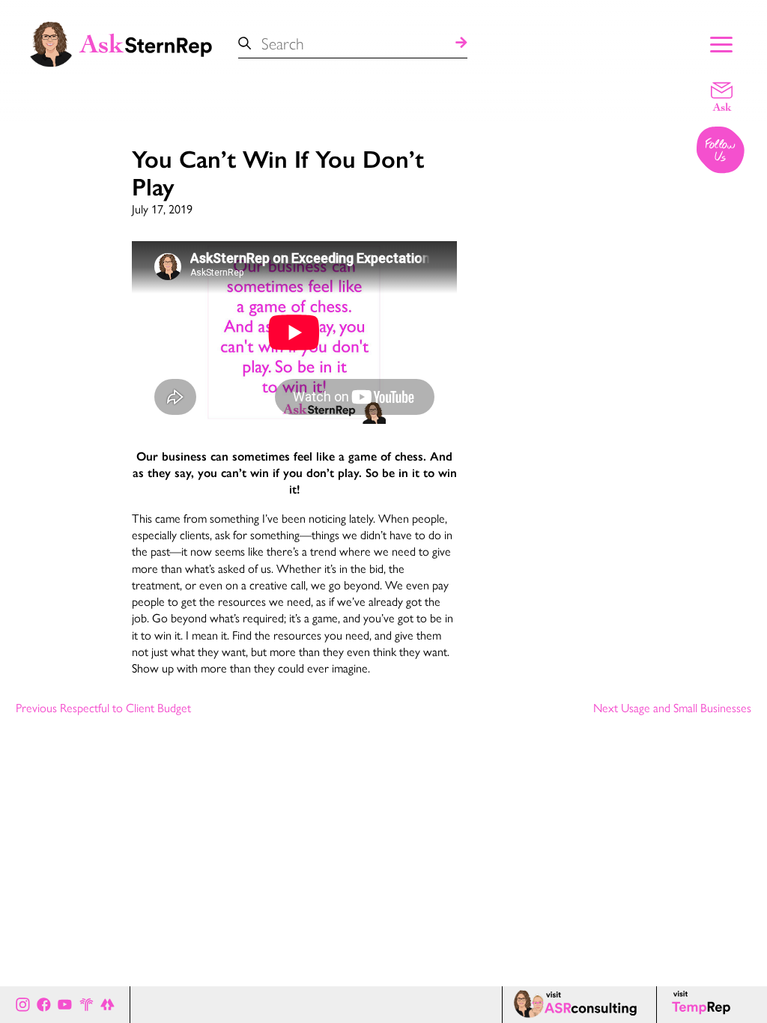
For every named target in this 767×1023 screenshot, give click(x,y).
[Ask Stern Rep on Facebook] (44, 1004)
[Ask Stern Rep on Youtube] (65, 1004)
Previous (103, 708)
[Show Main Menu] (721, 42)
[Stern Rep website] (86, 1004)
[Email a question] (722, 96)
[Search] (461, 43)
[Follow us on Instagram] (721, 151)
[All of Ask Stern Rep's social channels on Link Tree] (107, 1004)
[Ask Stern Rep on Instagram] (23, 1004)
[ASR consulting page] (579, 1004)
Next (672, 708)
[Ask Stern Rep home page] (119, 42)
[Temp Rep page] (703, 1004)
